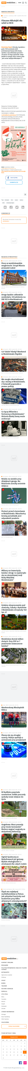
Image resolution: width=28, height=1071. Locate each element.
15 (21, 1049)
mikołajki (7, 200)
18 (6, 1052)
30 (24, 1055)
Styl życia (4, 994)
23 (24, 1052)
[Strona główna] (9, 2)
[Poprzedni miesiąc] (24, 1037)
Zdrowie (3, 1008)
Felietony (3, 977)
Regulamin (4, 965)
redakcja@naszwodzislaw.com (8, 168)
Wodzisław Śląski (10, 202)
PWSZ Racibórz (5, 1019)
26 (10, 1055)
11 (6, 1049)
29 (21, 1055)
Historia (3, 1001)
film (12, 200)
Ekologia (3, 1014)
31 (3, 1058)
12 (10, 1049)
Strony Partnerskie (7, 889)
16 (24, 1049)
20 (14, 1052)
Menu (19, 2)
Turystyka (3, 999)
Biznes (3, 983)
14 (17, 1049)
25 (6, 1055)
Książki (3, 1004)
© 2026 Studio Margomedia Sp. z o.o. (14, 1068)
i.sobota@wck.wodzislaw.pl (8, 115)
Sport (4, 705)
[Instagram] (25, 1062)
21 (17, 1052)
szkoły (21, 200)
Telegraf (4, 986)
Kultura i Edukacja (8, 15)
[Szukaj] (26, 3)
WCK (3, 202)
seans (16, 200)
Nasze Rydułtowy (5, 1016)
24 (3, 1055)
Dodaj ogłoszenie (14, 1026)
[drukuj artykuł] (5, 207)
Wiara (2, 997)
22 (21, 1052)
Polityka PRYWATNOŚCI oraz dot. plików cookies (14, 968)
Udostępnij (14, 177)
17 (3, 1052)
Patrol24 (4, 991)
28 (17, 1055)
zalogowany (6, 221)
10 (3, 1049)
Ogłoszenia (5, 1022)
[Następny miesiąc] (3, 1037)
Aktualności (6, 260)
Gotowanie (4, 1006)
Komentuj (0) (14, 182)
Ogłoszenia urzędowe (6, 975)
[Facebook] (20, 1062)
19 (10, 1052)
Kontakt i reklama (7, 962)
